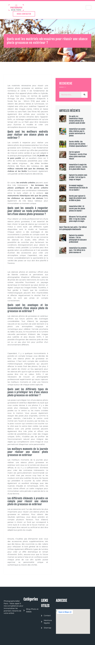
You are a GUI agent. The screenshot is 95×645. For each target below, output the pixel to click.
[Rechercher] (84, 95)
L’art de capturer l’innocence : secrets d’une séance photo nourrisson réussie (78, 155)
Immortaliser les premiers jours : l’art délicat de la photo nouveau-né (78, 250)
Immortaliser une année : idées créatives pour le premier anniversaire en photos (77, 132)
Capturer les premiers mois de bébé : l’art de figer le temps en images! (78, 177)
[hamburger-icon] (88, 7)
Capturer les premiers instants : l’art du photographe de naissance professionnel (78, 238)
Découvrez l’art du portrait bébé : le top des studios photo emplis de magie (78, 219)
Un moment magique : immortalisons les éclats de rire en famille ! (78, 187)
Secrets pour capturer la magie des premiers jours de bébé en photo (77, 198)
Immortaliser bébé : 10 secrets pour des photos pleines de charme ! (77, 208)
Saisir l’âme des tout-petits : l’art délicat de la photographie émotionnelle (73, 228)
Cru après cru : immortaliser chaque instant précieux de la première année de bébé (77, 119)
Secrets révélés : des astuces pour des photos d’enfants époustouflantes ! (78, 144)
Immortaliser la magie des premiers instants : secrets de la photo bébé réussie (78, 167)
